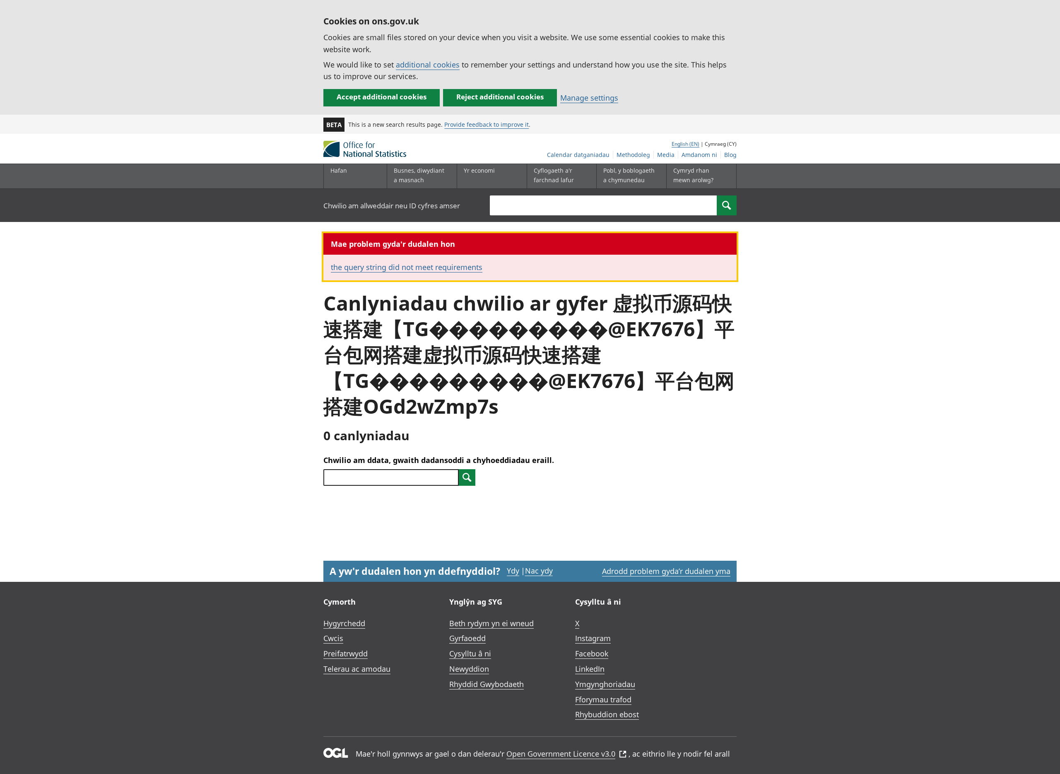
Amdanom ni (699, 155)
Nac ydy (539, 571)
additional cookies (428, 65)
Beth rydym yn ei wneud (491, 623)
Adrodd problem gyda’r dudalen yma (666, 571)
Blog (730, 155)
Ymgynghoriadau (605, 684)
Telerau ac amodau (356, 669)
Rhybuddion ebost (607, 714)
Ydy (513, 571)
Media (666, 155)
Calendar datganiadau (578, 155)
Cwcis (333, 638)
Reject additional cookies (500, 96)
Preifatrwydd (345, 653)
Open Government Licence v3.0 (560, 754)
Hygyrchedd (344, 623)
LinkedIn (590, 669)
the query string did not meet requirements (406, 267)
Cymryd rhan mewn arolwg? (693, 174)
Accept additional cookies (381, 96)
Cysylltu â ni (470, 653)
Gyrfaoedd (467, 638)
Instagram (593, 638)
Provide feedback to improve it (486, 124)
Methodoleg (633, 155)
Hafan (338, 170)
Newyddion (469, 669)
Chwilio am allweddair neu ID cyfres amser (391, 205)
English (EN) (685, 143)
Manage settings (589, 98)
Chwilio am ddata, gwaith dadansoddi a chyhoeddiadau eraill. (438, 460)
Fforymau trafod (603, 699)
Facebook (591, 653)
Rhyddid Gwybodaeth (486, 684)
